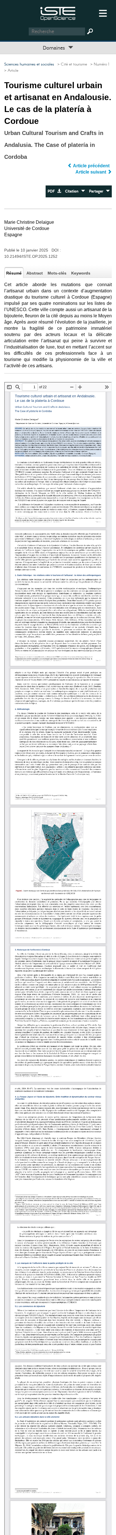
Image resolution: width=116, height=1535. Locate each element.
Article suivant (91, 172)
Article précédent (91, 165)
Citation (73, 191)
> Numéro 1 (98, 64)
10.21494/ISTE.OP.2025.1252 (30, 256)
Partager (97, 191)
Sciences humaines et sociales (29, 64)
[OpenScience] (57, 12)
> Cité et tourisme (71, 64)
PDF (52, 191)
